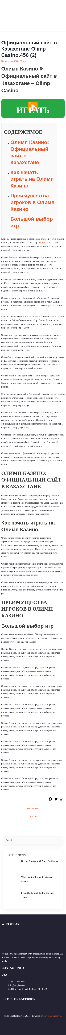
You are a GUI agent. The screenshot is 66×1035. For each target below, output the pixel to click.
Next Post (33, 816)
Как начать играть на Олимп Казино (32, 179)
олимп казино (45, 242)
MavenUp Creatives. (52, 1016)
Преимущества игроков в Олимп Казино (32, 202)
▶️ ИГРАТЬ (33, 108)
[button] (60, 15)
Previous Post (33, 808)
